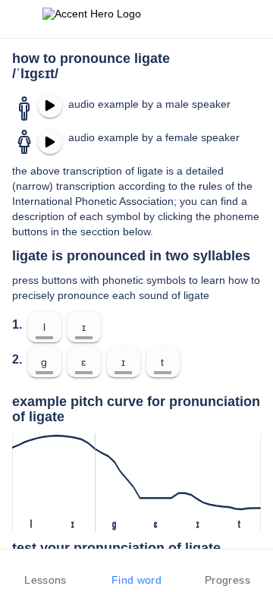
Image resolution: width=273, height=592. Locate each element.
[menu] (21, 19)
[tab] (45, 570)
